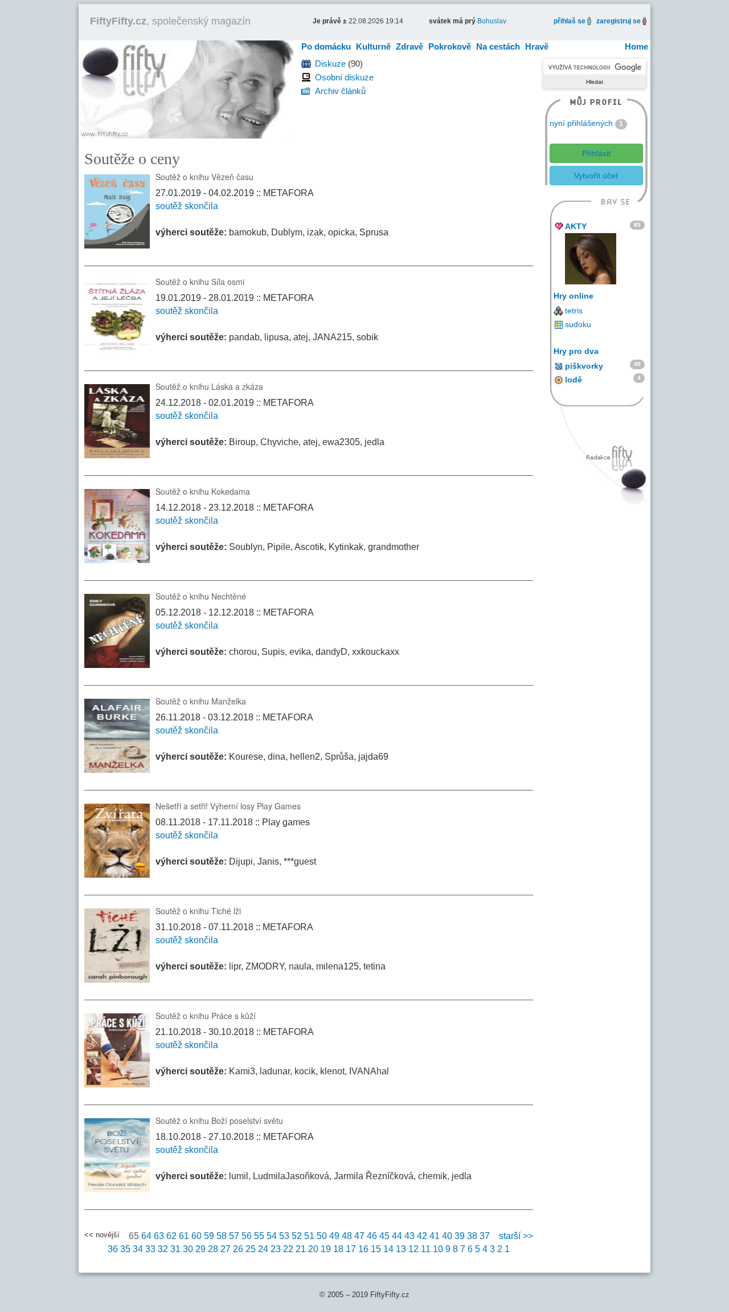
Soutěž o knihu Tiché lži (198, 910)
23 (276, 1249)
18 (338, 1249)
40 (447, 1236)
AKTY (576, 226)
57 (234, 1236)
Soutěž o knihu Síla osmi (199, 281)
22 (288, 1249)
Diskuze (330, 63)
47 (359, 1236)
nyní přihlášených (581, 123)
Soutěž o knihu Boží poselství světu (219, 1120)
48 (347, 1236)
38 (472, 1236)
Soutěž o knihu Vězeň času (204, 176)
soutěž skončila (186, 206)
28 (213, 1249)
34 (138, 1249)
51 (309, 1236)
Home (636, 46)
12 (413, 1249)
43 (409, 1236)
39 (459, 1236)
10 (438, 1249)
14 (388, 1249)
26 (238, 1249)
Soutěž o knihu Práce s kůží (205, 1015)
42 (422, 1236)
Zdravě (409, 46)
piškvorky (584, 365)
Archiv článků (340, 91)
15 (376, 1249)
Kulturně (373, 46)
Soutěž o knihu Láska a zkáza (209, 386)
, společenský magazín (170, 21)
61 (184, 1236)
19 (326, 1249)
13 (401, 1249)
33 (150, 1249)
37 (485, 1236)
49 (334, 1236)
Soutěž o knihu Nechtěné (200, 596)
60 (196, 1236)
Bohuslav (491, 21)
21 (301, 1249)
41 (434, 1236)
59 (209, 1236)
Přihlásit (596, 153)
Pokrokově (449, 46)
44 (397, 1236)
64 (146, 1236)
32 (163, 1249)
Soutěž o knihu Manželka (200, 701)
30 (188, 1249)
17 (351, 1249)
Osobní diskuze (344, 77)
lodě (573, 379)
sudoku (578, 324)
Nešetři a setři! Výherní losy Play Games (228, 806)
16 (363, 1249)
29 (200, 1249)
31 (175, 1249)
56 (246, 1236)
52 (297, 1236)
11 (426, 1249)
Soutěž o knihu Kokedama (202, 491)
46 (372, 1236)
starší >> (516, 1236)
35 (125, 1249)
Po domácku (326, 46)
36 (113, 1249)
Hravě (536, 46)
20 (313, 1249)
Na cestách (498, 46)
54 (272, 1236)
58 (221, 1236)
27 (225, 1249)
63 (159, 1236)
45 (384, 1236)
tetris (574, 310)
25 (250, 1249)
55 (259, 1236)
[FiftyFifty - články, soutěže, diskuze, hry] (186, 88)
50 (322, 1236)
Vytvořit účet (596, 175)
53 (284, 1236)
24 (263, 1249)
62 (171, 1236)
